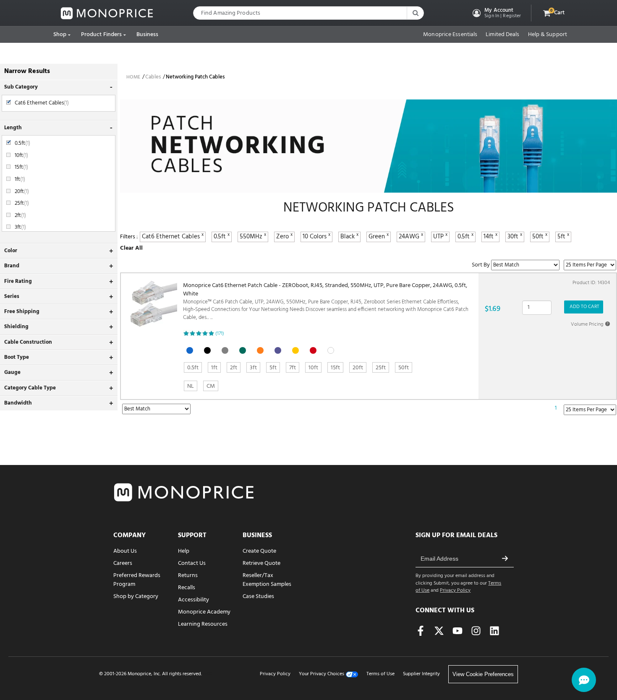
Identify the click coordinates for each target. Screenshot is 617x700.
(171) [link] (219, 333)
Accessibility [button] (193, 600)
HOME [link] (133, 77)
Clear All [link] (131, 248)
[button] (496, 13)
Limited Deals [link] (502, 35)
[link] (107, 13)
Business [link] (147, 34)
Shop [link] (59, 34)
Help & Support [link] (547, 35)
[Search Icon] (415, 13)
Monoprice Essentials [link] (450, 35)
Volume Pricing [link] (590, 324)
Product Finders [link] (101, 34)
